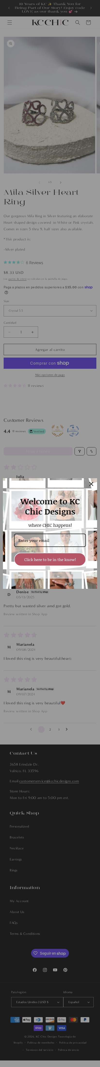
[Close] (91, 484)
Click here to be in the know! (50, 559)
